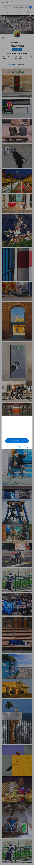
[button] (17, 440)
